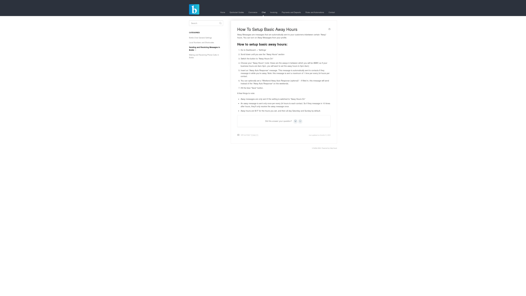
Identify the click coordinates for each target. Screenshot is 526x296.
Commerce (252, 12)
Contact (332, 12)
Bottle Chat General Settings (200, 37)
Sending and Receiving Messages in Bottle (204, 48)
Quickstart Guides (237, 12)
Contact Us (254, 135)
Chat (264, 12)
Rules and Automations (314, 12)
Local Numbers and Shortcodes (201, 42)
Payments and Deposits (291, 12)
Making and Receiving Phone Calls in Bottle (204, 56)
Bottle (315, 148)
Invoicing (273, 12)
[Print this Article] (329, 29)
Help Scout (333, 148)
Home (222, 12)
